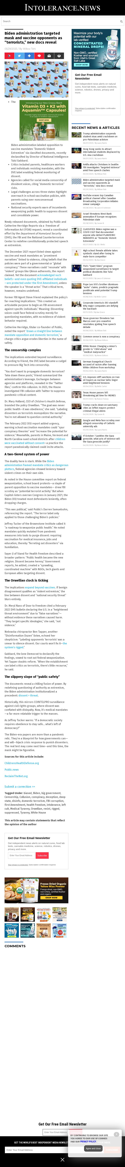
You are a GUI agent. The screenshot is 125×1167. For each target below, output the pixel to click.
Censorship (11, 797)
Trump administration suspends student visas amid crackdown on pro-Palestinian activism (100, 136)
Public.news (12, 769)
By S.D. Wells (100, 245)
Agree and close (93, 1148)
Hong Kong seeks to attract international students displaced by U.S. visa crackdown (101, 152)
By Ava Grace (100, 260)
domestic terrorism (33, 800)
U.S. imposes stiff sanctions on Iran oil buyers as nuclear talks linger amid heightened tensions (101, 380)
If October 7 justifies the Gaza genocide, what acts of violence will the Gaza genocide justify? (101, 438)
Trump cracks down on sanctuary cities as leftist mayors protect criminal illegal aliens (100, 408)
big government (51, 793)
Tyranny (25, 812)
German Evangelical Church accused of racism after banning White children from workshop (99, 364)
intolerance (53, 804)
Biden (36, 793)
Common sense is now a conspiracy (101, 336)
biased (28, 793)
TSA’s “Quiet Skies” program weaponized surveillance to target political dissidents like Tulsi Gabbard (101, 270)
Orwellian (36, 808)
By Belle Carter (100, 297)
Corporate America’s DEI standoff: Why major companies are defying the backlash (100, 305)
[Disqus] (36, 991)
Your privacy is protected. (18, 865)
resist (46, 808)
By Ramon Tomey (101, 399)
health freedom (36, 804)
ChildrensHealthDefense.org (22, 763)
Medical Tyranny (20, 808)
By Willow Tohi (100, 174)
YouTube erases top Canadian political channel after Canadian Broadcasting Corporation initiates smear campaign (100, 200)
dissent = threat (28, 695)
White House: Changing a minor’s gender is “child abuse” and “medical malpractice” (100, 349)
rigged (55, 808)
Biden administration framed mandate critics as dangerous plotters (36, 465)
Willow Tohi (29, 48)
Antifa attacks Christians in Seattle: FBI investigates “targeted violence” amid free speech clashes (101, 167)
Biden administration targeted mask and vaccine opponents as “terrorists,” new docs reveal (101, 183)
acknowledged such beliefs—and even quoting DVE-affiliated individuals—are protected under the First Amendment (36, 279)
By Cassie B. (99, 223)
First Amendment (15, 804)
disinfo (16, 800)
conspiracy (38, 797)
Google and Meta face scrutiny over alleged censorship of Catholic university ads (101, 423)
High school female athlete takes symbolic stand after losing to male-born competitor (100, 253)
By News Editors (101, 340)
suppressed (12, 812)
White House (38, 812)
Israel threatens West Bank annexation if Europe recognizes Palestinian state (100, 216)
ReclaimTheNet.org (16, 776)
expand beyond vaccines (40, 587)
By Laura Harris (101, 143)
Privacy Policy (88, 1141)
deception (52, 797)
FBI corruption (54, 800)
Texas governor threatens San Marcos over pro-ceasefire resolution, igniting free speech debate (99, 323)
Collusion (25, 797)
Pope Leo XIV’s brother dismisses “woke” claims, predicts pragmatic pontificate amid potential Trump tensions (101, 289)
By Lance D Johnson (103, 208)
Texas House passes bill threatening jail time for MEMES (99, 394)
